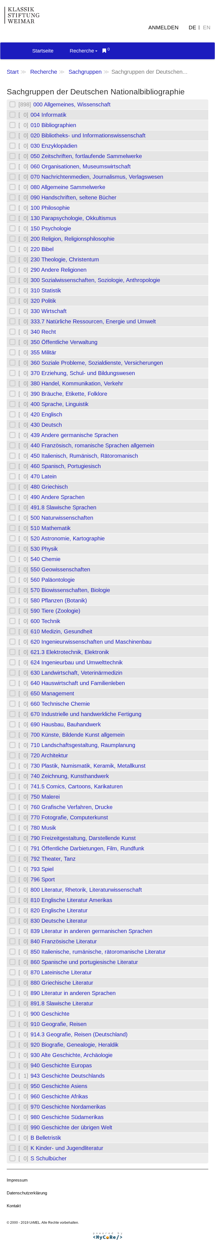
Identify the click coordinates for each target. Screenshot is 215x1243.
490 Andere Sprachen (58, 497)
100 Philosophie (50, 208)
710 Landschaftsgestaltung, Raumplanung (83, 745)
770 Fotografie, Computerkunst (69, 817)
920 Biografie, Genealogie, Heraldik (74, 1045)
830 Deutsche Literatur (59, 921)
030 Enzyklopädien (54, 146)
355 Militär (43, 352)
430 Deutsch (46, 425)
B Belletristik (46, 1138)
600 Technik (45, 621)
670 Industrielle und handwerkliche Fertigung (86, 714)
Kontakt (14, 1205)
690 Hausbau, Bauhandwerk (66, 724)
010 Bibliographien (53, 125)
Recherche (82, 51)
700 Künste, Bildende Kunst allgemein (78, 735)
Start (13, 72)
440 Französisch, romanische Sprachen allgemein (92, 445)
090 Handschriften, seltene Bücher (73, 197)
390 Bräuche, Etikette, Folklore (69, 394)
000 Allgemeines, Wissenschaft (72, 104)
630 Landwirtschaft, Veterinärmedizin (76, 673)
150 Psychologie (51, 228)
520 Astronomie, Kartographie (68, 538)
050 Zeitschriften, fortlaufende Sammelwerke (86, 156)
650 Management (52, 693)
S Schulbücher (49, 1158)
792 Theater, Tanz (53, 859)
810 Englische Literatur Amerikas (71, 900)
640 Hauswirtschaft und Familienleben (78, 683)
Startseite (42, 51)
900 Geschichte (50, 1014)
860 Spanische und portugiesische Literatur (84, 962)
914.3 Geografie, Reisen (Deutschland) (79, 1034)
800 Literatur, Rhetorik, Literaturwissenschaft (86, 890)
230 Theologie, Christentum (65, 259)
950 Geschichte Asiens (59, 1086)
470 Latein (44, 476)
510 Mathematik (51, 528)
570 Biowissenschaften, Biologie (70, 590)
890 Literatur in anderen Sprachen (73, 993)
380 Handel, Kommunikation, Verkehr (77, 383)
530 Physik (44, 549)
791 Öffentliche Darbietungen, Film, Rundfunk (87, 848)
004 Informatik (48, 115)
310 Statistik (46, 290)
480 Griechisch (49, 487)
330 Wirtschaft (49, 311)
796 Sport (43, 879)
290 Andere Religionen (59, 270)
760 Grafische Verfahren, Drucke (72, 807)
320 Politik (43, 301)
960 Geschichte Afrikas (59, 1096)
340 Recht (43, 332)
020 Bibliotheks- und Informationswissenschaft (88, 135)
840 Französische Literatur (64, 941)
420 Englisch (46, 414)
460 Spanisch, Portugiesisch (66, 466)
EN (207, 27)
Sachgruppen (85, 72)
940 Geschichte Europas (61, 1065)
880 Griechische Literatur (62, 983)
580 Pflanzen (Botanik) (59, 600)
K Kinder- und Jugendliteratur (67, 1148)
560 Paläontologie (53, 580)
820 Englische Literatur (59, 910)
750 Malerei (45, 797)
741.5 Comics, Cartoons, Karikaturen (77, 786)
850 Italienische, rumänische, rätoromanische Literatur (98, 952)
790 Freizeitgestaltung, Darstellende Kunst (83, 838)
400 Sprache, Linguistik (59, 404)
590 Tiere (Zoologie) (55, 611)
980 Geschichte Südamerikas (67, 1117)
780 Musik (43, 828)
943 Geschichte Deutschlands (68, 1076)
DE (192, 27)
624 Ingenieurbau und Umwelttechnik (77, 662)
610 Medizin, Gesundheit (61, 631)
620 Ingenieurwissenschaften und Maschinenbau (91, 642)
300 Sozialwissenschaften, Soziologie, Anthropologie (95, 280)
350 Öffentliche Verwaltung (64, 342)
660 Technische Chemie (60, 704)
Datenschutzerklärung (27, 1192)
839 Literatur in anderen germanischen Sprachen (91, 931)
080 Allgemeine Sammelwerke (68, 187)
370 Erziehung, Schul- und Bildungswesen (83, 373)
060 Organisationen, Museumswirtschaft (81, 166)
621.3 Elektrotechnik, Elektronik (70, 652)
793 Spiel (42, 869)
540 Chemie (45, 559)
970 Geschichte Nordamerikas (68, 1107)
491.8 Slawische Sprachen (63, 507)
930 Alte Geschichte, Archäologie (72, 1055)
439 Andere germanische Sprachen (74, 435)
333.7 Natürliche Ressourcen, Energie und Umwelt (93, 321)
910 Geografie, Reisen (59, 1024)
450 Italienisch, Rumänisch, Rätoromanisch (84, 456)
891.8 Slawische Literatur (62, 1003)
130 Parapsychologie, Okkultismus (73, 218)
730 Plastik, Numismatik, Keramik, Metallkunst (88, 766)
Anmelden (163, 27)
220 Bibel (42, 249)
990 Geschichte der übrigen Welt (71, 1127)
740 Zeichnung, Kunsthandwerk (70, 776)
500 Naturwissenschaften (62, 518)
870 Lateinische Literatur (61, 972)
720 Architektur (49, 755)
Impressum (17, 1180)
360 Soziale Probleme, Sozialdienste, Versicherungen (97, 363)
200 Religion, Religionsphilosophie (72, 239)
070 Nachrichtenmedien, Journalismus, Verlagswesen (97, 177)
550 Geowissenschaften (60, 569)
